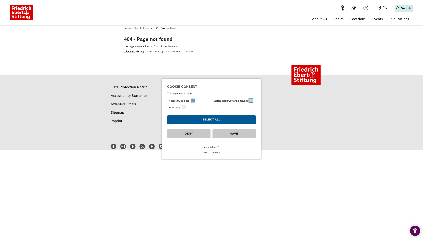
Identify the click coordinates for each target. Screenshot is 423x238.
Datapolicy (216, 153)
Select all (211, 119)
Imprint (206, 153)
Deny (189, 133)
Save (234, 133)
